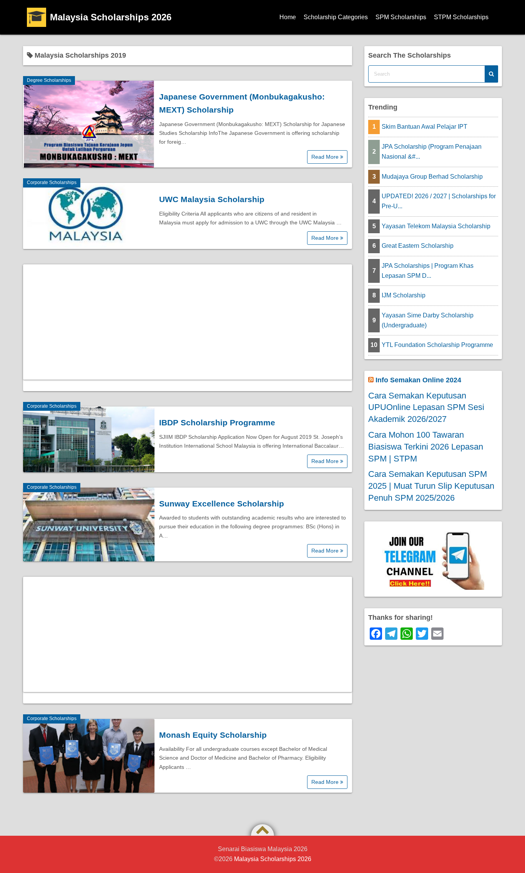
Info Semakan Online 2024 (418, 380)
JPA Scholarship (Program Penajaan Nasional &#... (432, 151)
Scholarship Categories (336, 17)
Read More (325, 157)
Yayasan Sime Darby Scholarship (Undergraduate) (427, 320)
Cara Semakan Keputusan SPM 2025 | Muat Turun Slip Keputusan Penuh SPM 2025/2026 (431, 486)
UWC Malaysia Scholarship (211, 199)
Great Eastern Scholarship (418, 245)
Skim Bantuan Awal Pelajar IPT (424, 126)
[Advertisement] (187, 322)
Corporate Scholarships (51, 182)
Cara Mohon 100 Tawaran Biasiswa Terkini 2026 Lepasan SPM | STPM (425, 446)
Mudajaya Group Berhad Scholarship (432, 176)
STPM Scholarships (461, 17)
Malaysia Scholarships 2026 (110, 17)
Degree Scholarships (49, 80)
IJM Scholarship (403, 295)
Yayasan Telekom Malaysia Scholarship (436, 226)
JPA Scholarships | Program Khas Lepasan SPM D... (427, 270)
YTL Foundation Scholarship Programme (437, 345)
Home (287, 17)
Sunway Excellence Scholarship (221, 503)
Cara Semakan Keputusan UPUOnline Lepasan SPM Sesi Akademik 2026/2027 (426, 407)
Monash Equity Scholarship (213, 734)
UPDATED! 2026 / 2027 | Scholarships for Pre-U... (439, 201)
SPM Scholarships (400, 17)
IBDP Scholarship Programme (217, 422)
